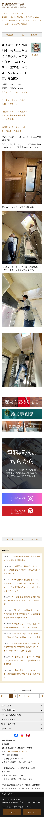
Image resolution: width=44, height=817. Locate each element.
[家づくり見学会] (22, 426)
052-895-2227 (24, 751)
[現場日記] (22, 402)
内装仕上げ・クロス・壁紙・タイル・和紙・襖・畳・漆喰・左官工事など (14, 115)
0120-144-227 (12, 751)
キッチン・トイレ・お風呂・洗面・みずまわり (14, 102)
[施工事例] (22, 414)
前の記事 (9, 35)
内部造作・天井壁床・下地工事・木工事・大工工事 (14, 129)
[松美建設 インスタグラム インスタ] (22, 498)
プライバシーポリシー (25, 802)
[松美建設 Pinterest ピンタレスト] (22, 511)
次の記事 (34, 35)
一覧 (22, 35)
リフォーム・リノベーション (14, 92)
